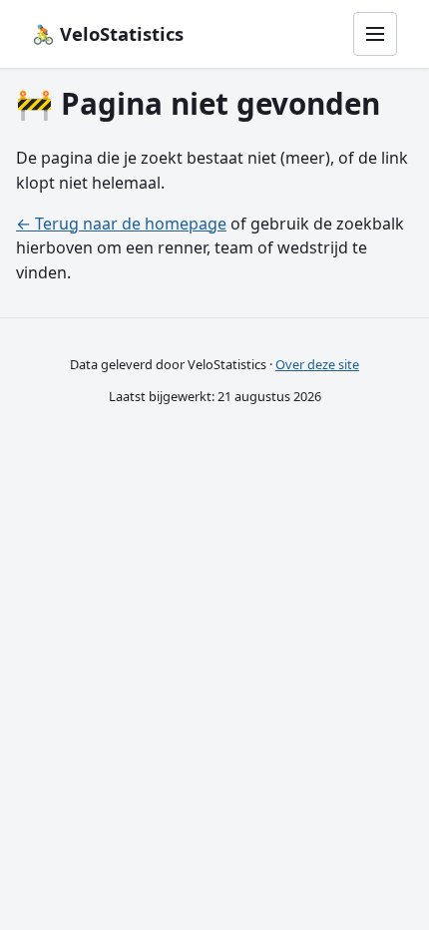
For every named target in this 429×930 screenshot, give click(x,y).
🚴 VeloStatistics (108, 33)
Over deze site (317, 364)
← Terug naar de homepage (121, 223)
